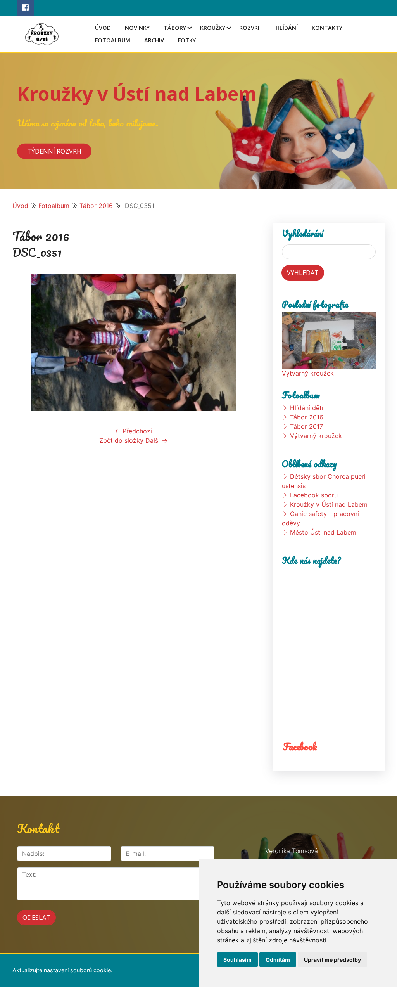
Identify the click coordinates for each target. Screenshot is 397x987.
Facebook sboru (314, 495)
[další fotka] (241, 342)
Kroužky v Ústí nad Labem (137, 93)
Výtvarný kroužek (308, 373)
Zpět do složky (121, 440)
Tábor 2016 (96, 206)
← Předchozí (133, 431)
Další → (156, 440)
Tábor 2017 (306, 426)
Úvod (103, 27)
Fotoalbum (112, 40)
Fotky (187, 40)
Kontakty (327, 27)
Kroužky (212, 27)
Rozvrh (250, 27)
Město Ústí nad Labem (323, 532)
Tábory (175, 27)
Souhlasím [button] (237, 959)
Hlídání (287, 27)
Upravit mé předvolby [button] (332, 959)
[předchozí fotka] (25, 342)
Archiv (154, 40)
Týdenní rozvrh (54, 151)
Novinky (137, 27)
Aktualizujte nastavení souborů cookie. (62, 970)
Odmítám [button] (278, 959)
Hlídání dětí (306, 408)
